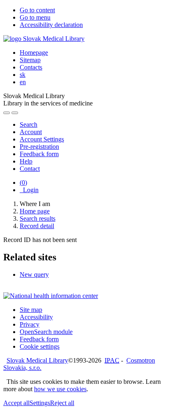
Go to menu (35, 17)
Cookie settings (39, 346)
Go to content (37, 10)
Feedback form (39, 153)
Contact (30, 168)
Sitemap (30, 59)
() (23, 182)
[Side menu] (6, 113)
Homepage (34, 52)
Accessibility (36, 317)
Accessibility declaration (51, 24)
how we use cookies (60, 388)
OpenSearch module (46, 331)
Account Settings (42, 139)
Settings (40, 402)
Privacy (29, 324)
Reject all (62, 402)
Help (26, 161)
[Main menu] (14, 113)
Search (28, 124)
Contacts (31, 67)
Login (29, 189)
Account (31, 131)
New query (34, 274)
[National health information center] (50, 295)
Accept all (16, 402)
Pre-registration (39, 146)
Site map (31, 309)
